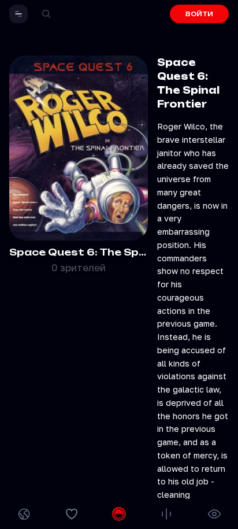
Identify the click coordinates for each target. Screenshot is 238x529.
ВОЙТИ (199, 13)
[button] (18, 14)
